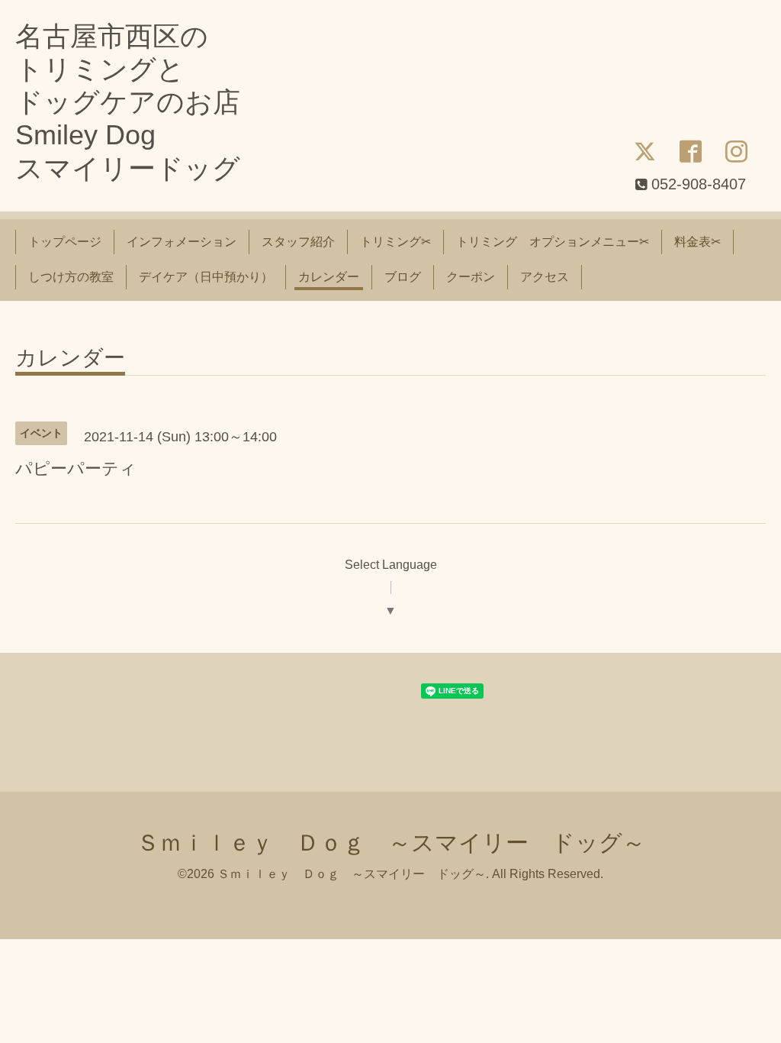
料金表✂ (697, 241)
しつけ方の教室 (71, 276)
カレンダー (328, 276)
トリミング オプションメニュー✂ (552, 241)
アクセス (544, 276)
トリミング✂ (395, 241)
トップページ (64, 241)
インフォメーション (181, 241)
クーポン (470, 276)
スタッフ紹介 (298, 241)
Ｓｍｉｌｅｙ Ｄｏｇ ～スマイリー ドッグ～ (391, 842)
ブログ (402, 276)
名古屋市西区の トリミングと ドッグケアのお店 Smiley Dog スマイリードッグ (127, 102)
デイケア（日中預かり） (206, 276)
